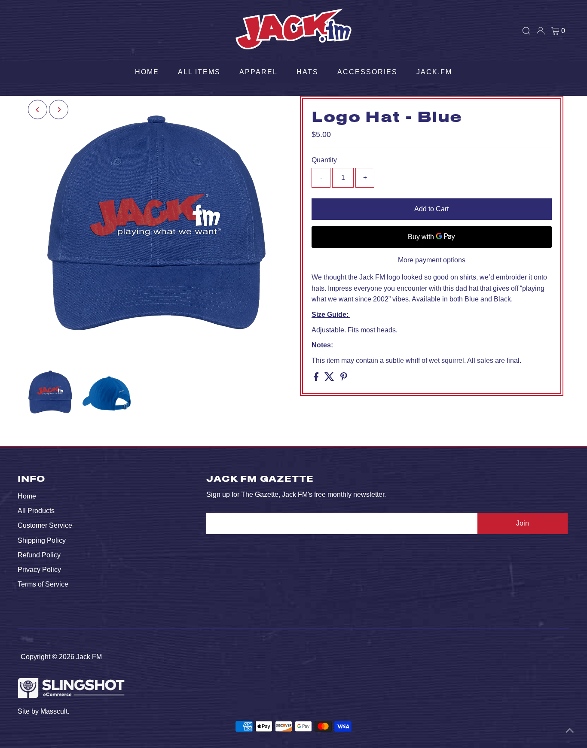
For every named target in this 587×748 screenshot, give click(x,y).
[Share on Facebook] (317, 378)
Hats (307, 72)
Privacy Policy (39, 569)
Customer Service (45, 525)
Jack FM (89, 656)
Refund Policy (39, 555)
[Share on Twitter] (330, 378)
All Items (199, 72)
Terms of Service (43, 584)
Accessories (367, 72)
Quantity (324, 160)
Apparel (258, 72)
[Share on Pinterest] (343, 378)
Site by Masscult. (43, 711)
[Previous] (37, 109)
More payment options (431, 260)
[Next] (58, 109)
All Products (36, 510)
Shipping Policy (42, 540)
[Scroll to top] (569, 730)
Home (147, 72)
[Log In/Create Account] (540, 31)
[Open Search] (526, 31)
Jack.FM (434, 72)
